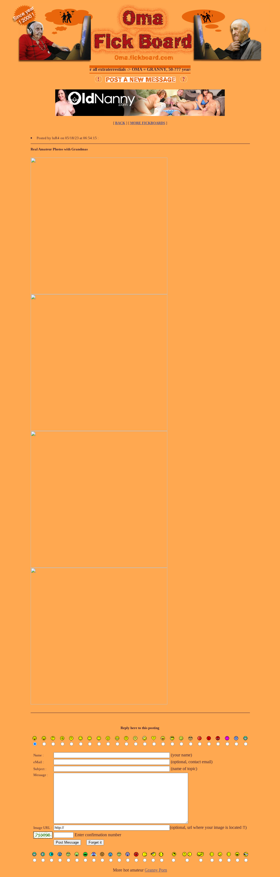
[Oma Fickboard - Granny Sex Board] (140, 62)
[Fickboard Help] (183, 80)
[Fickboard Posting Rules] (98, 80)
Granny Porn (156, 870)
